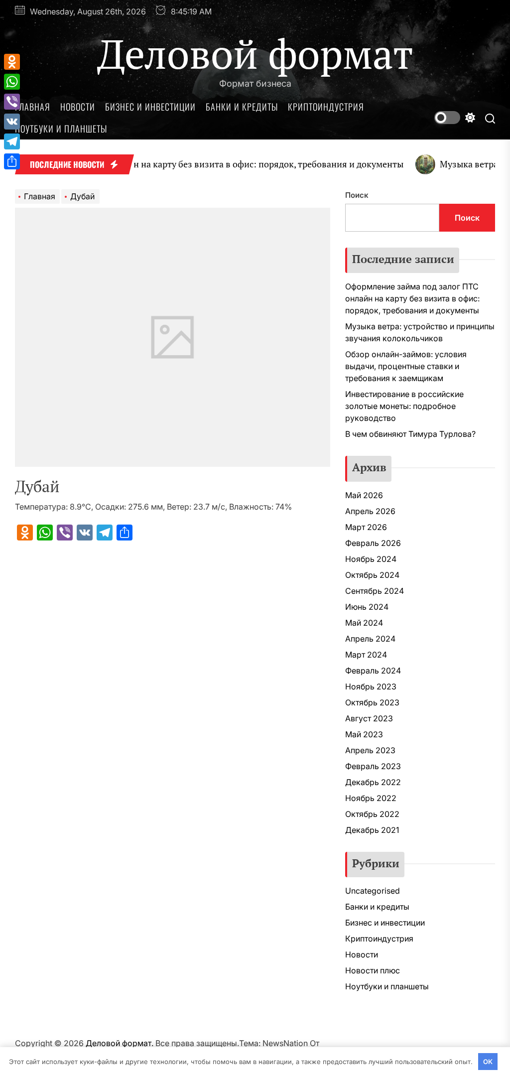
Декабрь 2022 (373, 782)
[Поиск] (490, 117)
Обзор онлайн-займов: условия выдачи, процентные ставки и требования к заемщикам (406, 366)
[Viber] (12, 102)
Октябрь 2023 (372, 702)
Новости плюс (372, 970)
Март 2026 (366, 527)
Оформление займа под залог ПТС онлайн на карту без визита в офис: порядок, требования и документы (412, 298)
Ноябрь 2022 (370, 798)
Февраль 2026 (373, 543)
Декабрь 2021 (372, 830)
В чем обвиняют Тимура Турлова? (410, 434)
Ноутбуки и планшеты (61, 128)
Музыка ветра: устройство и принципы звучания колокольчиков (420, 332)
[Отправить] (12, 161)
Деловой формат (255, 53)
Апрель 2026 (370, 511)
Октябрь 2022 (372, 814)
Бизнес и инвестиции (150, 106)
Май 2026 (364, 495)
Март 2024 (366, 655)
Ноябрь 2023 (370, 686)
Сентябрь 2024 (374, 591)
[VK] (12, 122)
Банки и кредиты (242, 106)
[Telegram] (12, 141)
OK (488, 1062)
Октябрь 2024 (372, 575)
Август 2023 (369, 718)
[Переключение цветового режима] (454, 117)
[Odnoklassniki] (12, 62)
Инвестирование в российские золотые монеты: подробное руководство (404, 406)
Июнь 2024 (366, 607)
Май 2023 (364, 734)
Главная (32, 106)
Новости (77, 106)
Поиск (357, 195)
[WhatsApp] (12, 82)
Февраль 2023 (373, 766)
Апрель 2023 (370, 750)
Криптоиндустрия (326, 106)
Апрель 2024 (370, 639)
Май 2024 (364, 623)
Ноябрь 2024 (370, 559)
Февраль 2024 (373, 670)
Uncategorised (372, 891)
